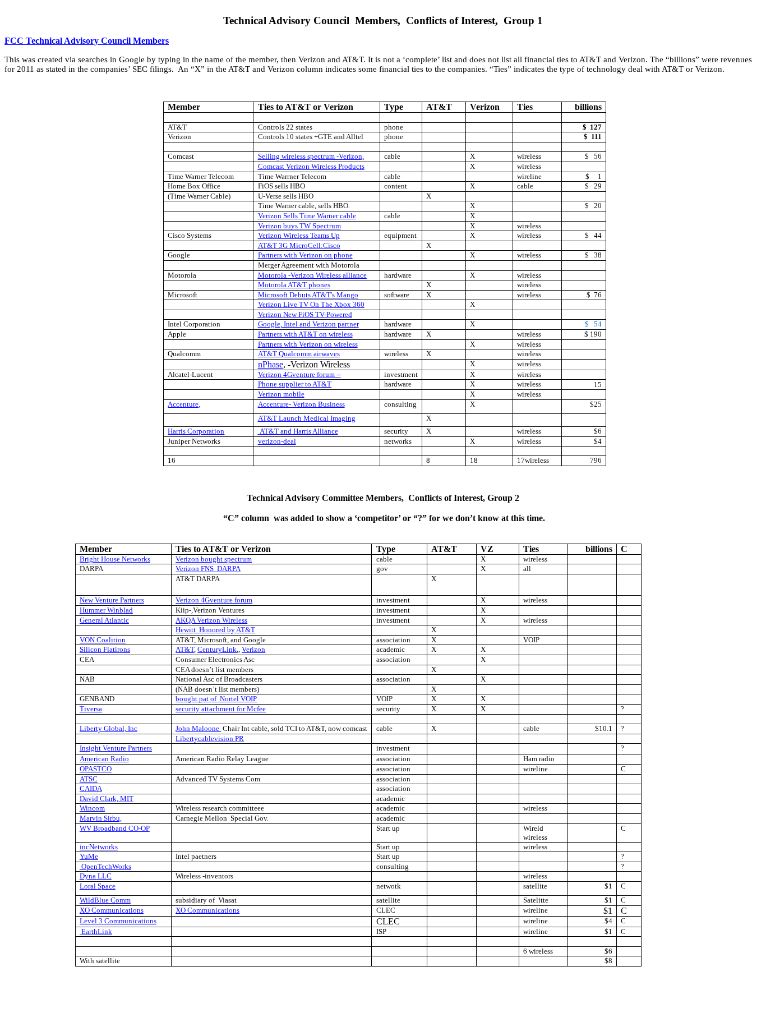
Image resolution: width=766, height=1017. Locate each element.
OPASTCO (96, 769)
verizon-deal (277, 441)
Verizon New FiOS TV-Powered (305, 314)
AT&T (185, 649)
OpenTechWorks (106, 866)
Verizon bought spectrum (214, 559)
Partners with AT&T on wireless (305, 334)
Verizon (253, 649)
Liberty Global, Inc (108, 728)
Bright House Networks (115, 559)
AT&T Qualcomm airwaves (299, 353)
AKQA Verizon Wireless (211, 620)
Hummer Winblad (106, 610)
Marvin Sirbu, (101, 818)
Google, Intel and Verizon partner (308, 324)
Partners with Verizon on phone (305, 255)
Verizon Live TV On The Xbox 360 (311, 304)
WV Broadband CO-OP (115, 828)
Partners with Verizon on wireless (308, 344)
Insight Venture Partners (116, 748)
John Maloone (198, 728)
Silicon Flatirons (105, 649)
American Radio (104, 758)
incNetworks (99, 847)
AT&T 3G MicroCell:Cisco (299, 245)
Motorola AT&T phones (294, 284)
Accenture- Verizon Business (301, 404)
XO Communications (112, 910)
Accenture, (184, 404)
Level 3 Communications (118, 921)
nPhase (270, 364)
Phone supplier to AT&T (294, 384)
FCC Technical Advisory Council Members (86, 40)
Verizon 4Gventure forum (214, 600)
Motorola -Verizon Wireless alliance (312, 275)
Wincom (92, 808)
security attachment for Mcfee (221, 709)
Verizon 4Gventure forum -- (299, 374)
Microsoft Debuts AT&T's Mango (308, 295)
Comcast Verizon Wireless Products (311, 166)
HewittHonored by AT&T (215, 629)
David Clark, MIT (106, 798)
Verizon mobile (281, 394)
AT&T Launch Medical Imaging (307, 418)
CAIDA (91, 788)
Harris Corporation (196, 431)
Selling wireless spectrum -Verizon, (311, 156)
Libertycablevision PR (210, 738)
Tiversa (91, 709)
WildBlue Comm (105, 900)
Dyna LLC (96, 876)
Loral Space (98, 886)
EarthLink (96, 931)
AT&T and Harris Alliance (299, 431)
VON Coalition (103, 640)
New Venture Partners (112, 600)
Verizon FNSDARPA (208, 568)
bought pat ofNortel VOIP (216, 698)
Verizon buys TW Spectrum (299, 226)
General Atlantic (104, 620)
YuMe (89, 856)
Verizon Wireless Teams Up (299, 235)
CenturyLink (217, 649)
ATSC (89, 779)
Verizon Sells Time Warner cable (307, 215)
